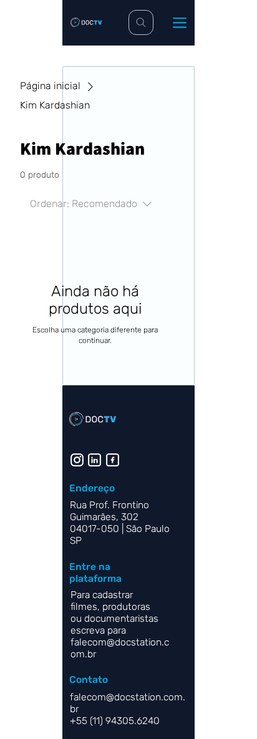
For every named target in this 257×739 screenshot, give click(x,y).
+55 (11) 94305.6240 (116, 721)
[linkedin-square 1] (94, 460)
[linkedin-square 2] (112, 460)
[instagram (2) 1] (77, 460)
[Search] (140, 22)
